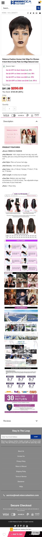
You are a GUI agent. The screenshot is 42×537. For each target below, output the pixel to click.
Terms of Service (21, 476)
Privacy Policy (21, 461)
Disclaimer (21, 481)
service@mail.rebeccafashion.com (22, 495)
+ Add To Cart (16, 534)
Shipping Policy (21, 471)
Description (8, 121)
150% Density (12, 13)
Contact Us (21, 456)
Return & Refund (21, 466)
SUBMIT (36, 436)
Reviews (7, 420)
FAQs (21, 486)
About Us (21, 451)
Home (4, 13)
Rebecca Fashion (18, 521)
